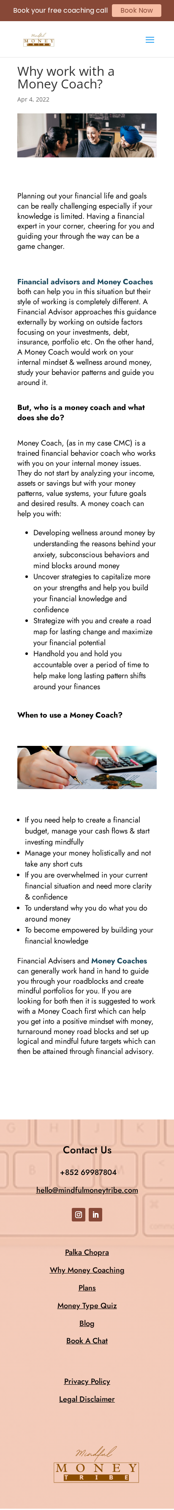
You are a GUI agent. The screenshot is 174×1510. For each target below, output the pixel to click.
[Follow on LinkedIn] (95, 1214)
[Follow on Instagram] (78, 1214)
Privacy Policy (87, 1381)
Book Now (136, 10)
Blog (87, 1323)
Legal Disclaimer (87, 1399)
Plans (87, 1287)
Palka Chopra (87, 1252)
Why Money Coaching (87, 1270)
